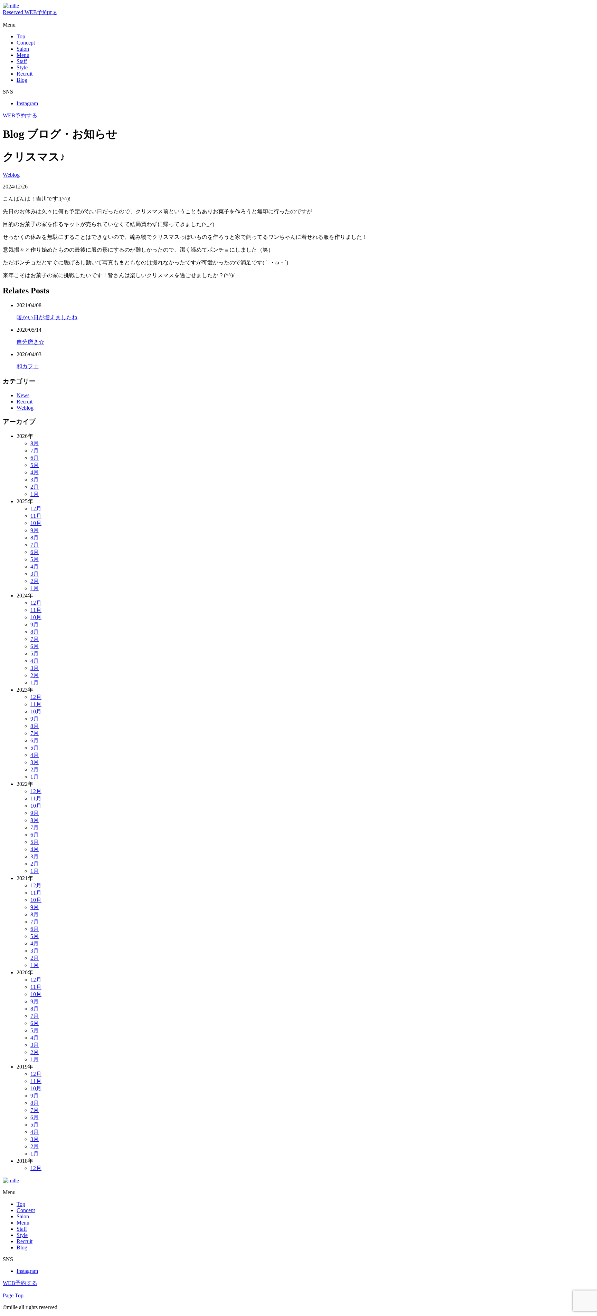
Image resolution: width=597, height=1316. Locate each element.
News (23, 395)
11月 (35, 516)
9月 (34, 530)
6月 (34, 458)
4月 (34, 472)
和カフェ (28, 366)
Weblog (11, 175)
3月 (34, 479)
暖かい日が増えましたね (47, 317)
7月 (34, 451)
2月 (34, 487)
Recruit (24, 401)
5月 (34, 465)
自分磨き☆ (30, 342)
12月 (35, 508)
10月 (35, 523)
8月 (34, 443)
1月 (34, 494)
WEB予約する (20, 115)
